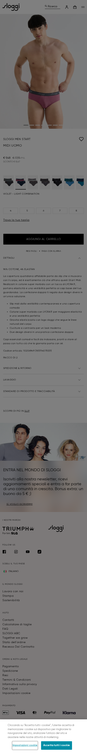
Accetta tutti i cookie (56, 745)
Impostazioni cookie (25, 745)
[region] (43, 736)
